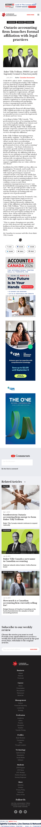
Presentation (20, 688)
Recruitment (20, 690)
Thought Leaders (20, 745)
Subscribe (30, 15)
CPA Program (20, 767)
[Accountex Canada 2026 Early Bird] (20, 6)
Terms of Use (20, 794)
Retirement (20, 693)
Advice (20, 686)
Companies (20, 740)
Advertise (20, 785)
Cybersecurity (20, 753)
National (20, 675)
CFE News (20, 770)
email (22, 251)
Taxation (20, 728)
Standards (20, 725)
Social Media (21, 757)
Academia (20, 718)
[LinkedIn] (20, 811)
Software (20, 760)
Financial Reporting (20, 705)
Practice (21, 22)
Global (21, 673)
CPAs (20, 742)
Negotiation (20, 755)
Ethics (20, 720)
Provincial (29, 22)
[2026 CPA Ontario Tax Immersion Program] (20, 352)
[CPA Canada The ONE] (20, 416)
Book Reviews (20, 738)
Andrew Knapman (20, 775)
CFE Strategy (20, 772)
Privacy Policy (20, 790)
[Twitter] (15, 811)
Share (21, 247)
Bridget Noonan (8, 572)
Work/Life (20, 695)
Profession (11, 22)
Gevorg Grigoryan (20, 777)
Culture (20, 703)
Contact (20, 787)
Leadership (20, 708)
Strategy (20, 710)
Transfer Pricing (20, 730)
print (32, 251)
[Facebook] (25, 811)
